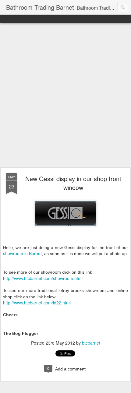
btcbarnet (91, 343)
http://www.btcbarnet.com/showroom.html (43, 278)
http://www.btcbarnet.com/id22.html (37, 303)
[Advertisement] (65, 95)
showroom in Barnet (22, 253)
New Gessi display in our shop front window (73, 183)
